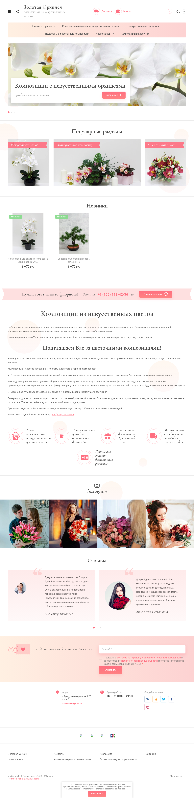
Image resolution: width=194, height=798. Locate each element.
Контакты (59, 754)
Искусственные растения (144, 26)
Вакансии (151, 754)
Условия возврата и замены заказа (72, 759)
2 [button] (11, 112)
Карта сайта (106, 754)
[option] (97, 74)
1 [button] (8, 112)
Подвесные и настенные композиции (67, 33)
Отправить (110, 669)
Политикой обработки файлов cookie (111, 789)
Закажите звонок (153, 294)
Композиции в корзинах (135, 33)
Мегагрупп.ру (176, 776)
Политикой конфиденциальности (139, 660)
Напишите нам (15, 759)
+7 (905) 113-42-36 (113, 294)
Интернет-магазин (17, 754)
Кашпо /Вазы (103, 33)
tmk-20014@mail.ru (72, 703)
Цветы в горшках (42, 26)
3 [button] (14, 112)
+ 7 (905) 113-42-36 (63, 414)
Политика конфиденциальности (23, 778)
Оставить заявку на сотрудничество (119, 759)
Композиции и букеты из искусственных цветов (90, 26)
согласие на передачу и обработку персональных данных (149, 657)
